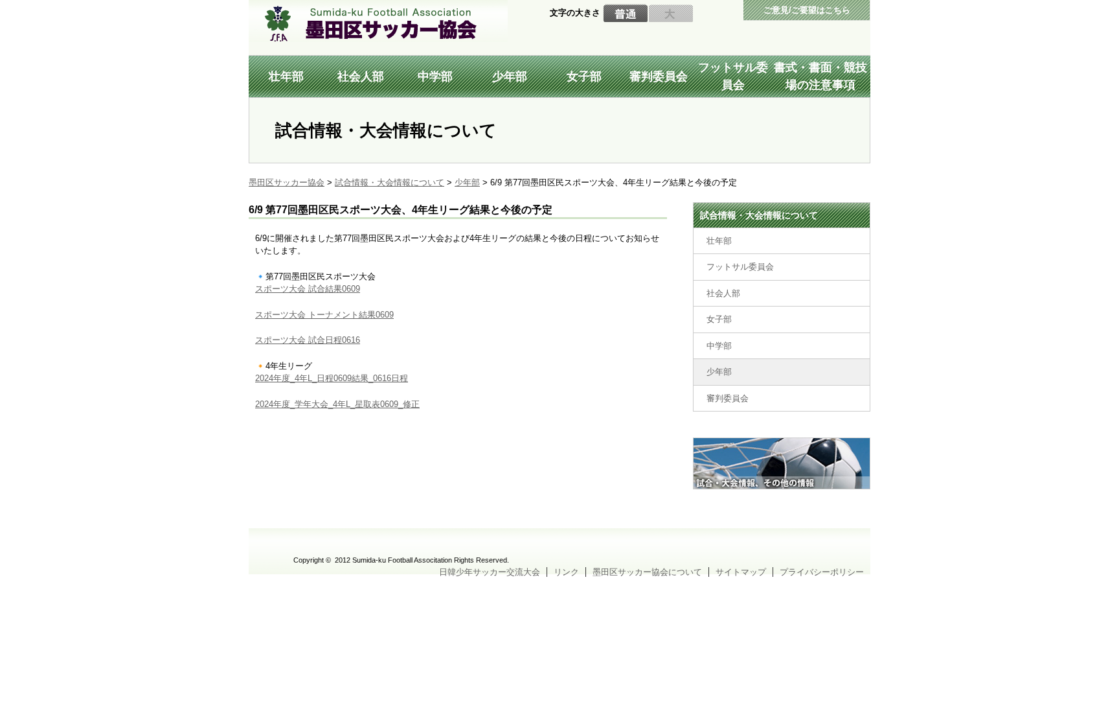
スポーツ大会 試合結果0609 (307, 289)
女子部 (584, 76)
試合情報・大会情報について (759, 215)
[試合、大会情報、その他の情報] (781, 444)
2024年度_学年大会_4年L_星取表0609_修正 (337, 404)
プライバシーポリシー (822, 572)
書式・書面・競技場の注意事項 (820, 76)
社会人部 (360, 76)
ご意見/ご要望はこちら (806, 10)
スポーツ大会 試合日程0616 (307, 340)
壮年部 (286, 76)
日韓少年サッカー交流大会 (489, 572)
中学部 (435, 76)
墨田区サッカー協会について (647, 572)
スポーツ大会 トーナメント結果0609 (324, 315)
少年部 (509, 76)
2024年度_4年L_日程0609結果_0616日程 (331, 378)
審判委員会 (658, 76)
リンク (566, 572)
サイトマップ (741, 572)
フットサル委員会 (733, 76)
